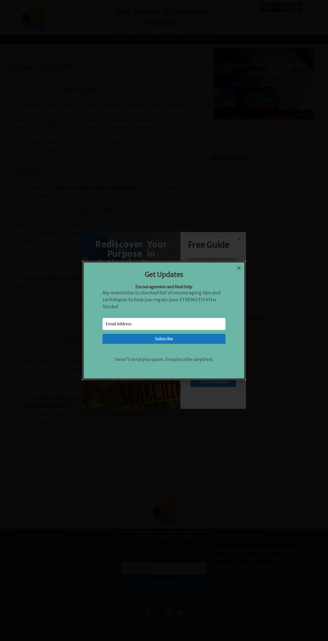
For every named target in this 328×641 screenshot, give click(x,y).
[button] (239, 268)
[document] (164, 320)
